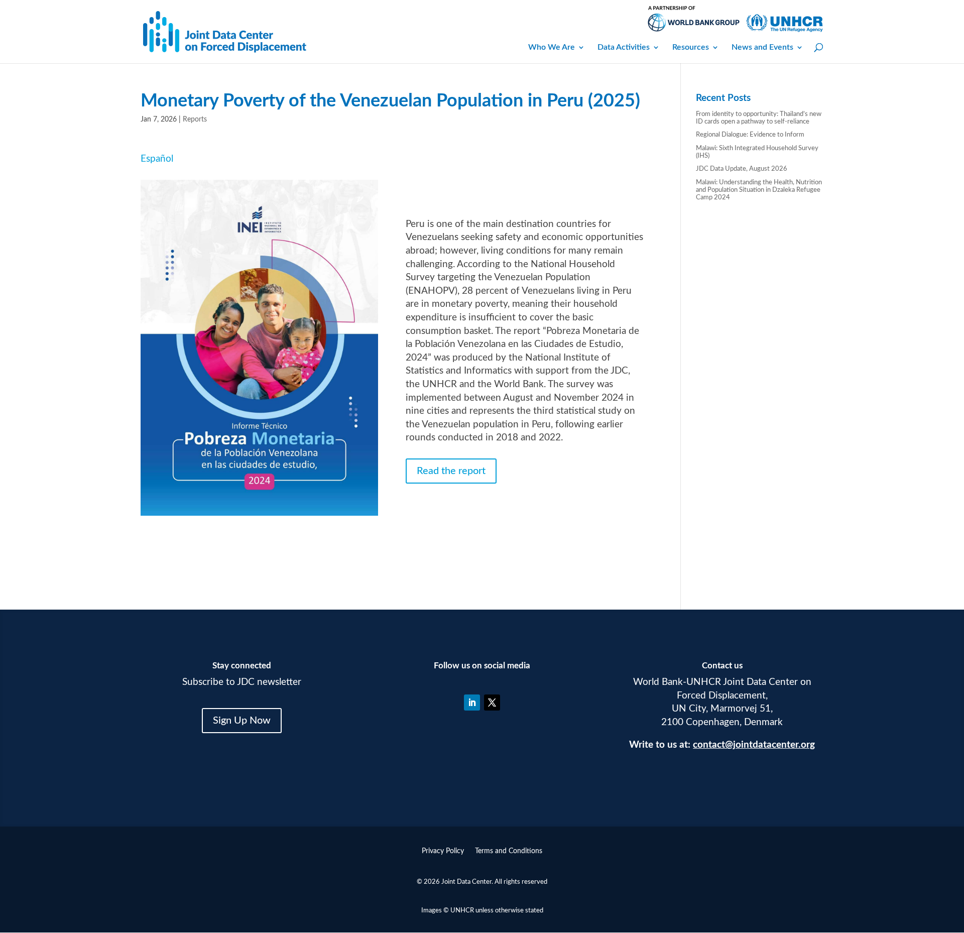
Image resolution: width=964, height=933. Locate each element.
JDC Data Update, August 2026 (741, 169)
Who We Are (551, 47)
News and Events (762, 47)
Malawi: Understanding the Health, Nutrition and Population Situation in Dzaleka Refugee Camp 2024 (759, 189)
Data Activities (623, 47)
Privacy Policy (443, 851)
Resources (690, 47)
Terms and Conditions (508, 851)
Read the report (451, 471)
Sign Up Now (242, 721)
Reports (195, 119)
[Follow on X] (492, 702)
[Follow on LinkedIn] (472, 702)
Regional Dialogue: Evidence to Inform (750, 135)
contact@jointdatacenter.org (754, 745)
